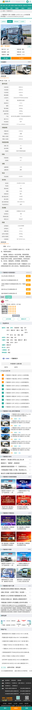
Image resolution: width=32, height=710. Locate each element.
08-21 (30, 459)
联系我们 (10, 703)
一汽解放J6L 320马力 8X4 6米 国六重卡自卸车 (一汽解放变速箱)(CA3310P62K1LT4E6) (16, 648)
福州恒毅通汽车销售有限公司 (9, 293)
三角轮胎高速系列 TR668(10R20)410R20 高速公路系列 (16, 652)
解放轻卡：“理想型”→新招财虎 (10, 463)
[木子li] (2, 301)
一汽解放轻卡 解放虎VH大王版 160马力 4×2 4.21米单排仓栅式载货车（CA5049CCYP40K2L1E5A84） (17, 389)
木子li (6, 300)
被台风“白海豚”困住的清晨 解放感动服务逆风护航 (14, 473)
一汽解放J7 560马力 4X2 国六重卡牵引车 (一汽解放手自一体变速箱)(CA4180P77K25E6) (16, 645)
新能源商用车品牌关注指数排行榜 (11, 691)
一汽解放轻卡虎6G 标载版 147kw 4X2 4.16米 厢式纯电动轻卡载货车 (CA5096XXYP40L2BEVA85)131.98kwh (21, 415)
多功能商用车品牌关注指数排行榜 (11, 693)
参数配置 (16, 21)
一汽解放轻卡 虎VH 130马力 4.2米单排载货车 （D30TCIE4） (17, 399)
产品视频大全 (14, 683)
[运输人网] (6, 1)
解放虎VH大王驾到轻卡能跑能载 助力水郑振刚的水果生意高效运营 (14, 596)
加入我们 (15, 703)
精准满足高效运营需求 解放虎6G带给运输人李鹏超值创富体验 (14, 589)
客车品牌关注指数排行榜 (25, 688)
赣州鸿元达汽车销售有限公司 (9, 289)
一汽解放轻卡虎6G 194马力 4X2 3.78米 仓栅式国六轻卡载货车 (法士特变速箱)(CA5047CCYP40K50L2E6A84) (21, 449)
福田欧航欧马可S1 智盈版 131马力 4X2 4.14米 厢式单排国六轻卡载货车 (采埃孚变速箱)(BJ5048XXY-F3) (16, 633)
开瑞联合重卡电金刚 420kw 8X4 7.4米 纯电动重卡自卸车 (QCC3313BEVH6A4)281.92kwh (16, 637)
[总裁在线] (4, 700)
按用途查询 (13, 680)
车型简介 (10, 21)
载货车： (4, 327)
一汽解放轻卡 (14, 358)
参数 (12, 418)
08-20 (30, 463)
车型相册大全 (15, 685)
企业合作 (21, 703)
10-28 (30, 588)
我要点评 (23, 319)
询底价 (28, 276)
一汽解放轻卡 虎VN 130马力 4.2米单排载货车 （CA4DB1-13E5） (17, 392)
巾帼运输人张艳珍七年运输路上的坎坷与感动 (14, 602)
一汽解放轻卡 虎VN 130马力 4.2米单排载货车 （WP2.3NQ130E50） (17, 382)
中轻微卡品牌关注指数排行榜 (11, 688)
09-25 (30, 602)
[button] (2, 622)
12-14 (30, 595)
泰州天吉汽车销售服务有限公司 (9, 280)
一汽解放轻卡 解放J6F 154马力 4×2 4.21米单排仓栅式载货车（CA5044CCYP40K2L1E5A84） (17, 396)
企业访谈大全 (28, 683)
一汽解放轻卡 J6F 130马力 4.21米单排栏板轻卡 (17, 403)
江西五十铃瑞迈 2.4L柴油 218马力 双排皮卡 (13, 656)
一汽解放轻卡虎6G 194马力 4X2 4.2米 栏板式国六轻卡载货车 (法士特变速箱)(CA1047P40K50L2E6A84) (21, 428)
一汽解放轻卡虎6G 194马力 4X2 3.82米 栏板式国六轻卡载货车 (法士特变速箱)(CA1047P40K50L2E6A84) (21, 435)
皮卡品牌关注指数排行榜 (25, 693)
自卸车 (16, 367)
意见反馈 (26, 703)
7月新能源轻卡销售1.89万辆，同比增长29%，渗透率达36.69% (14, 470)
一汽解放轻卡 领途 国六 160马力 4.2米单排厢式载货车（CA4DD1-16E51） (17, 375)
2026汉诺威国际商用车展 (7, 670)
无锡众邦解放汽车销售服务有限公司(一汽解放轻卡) (13, 284)
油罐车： (4, 345)
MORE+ (29, 61)
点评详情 (8, 319)
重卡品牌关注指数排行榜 (25, 691)
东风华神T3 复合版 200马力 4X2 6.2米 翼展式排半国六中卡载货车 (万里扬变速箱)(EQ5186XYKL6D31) (16, 659)
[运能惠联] (7, 698)
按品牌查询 (7, 680)
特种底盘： (5, 352)
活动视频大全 (7, 683)
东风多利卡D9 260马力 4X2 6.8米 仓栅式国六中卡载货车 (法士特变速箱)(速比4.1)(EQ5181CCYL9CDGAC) (16, 663)
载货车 (6, 367)
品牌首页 (4, 21)
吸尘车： (4, 347)
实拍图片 (22, 21)
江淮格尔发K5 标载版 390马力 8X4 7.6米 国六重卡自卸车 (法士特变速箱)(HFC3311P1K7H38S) (16, 641)
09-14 (30, 592)
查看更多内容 (16, 315)
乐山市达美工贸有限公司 (8, 276)
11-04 (30, 599)
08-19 (30, 466)
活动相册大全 (7, 685)
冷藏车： (4, 340)
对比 (20, 418)
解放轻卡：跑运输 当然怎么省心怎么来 (12, 459)
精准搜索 (19, 680)
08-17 (30, 470)
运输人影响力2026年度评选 (21, 670)
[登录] (30, 2)
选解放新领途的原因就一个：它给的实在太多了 (14, 466)
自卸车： (4, 337)
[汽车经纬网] (10, 700)
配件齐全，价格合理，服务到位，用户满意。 (11, 304)
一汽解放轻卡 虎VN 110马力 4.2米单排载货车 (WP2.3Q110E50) (17, 407)
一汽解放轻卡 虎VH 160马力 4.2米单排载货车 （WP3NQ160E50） (17, 385)
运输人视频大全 (21, 683)
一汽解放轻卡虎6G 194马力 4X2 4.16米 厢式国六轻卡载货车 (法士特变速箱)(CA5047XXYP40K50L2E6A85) (21, 422)
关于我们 (4, 703)
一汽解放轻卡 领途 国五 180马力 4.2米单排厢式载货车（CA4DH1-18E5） (17, 378)
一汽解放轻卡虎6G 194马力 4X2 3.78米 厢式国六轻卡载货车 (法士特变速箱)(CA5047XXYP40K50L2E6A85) (21, 442)
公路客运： (5, 350)
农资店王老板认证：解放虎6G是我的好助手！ (14, 599)
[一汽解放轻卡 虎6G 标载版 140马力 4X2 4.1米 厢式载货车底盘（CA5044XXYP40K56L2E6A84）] (8, 69)
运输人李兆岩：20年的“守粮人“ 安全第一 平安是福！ (14, 592)
